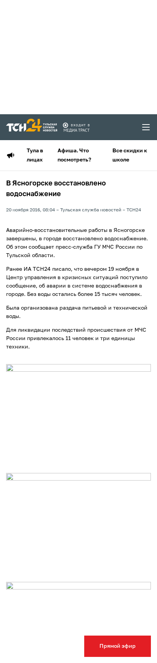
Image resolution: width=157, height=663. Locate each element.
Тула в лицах (35, 155)
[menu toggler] (146, 127)
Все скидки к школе (129, 155)
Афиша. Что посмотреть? (74, 155)
